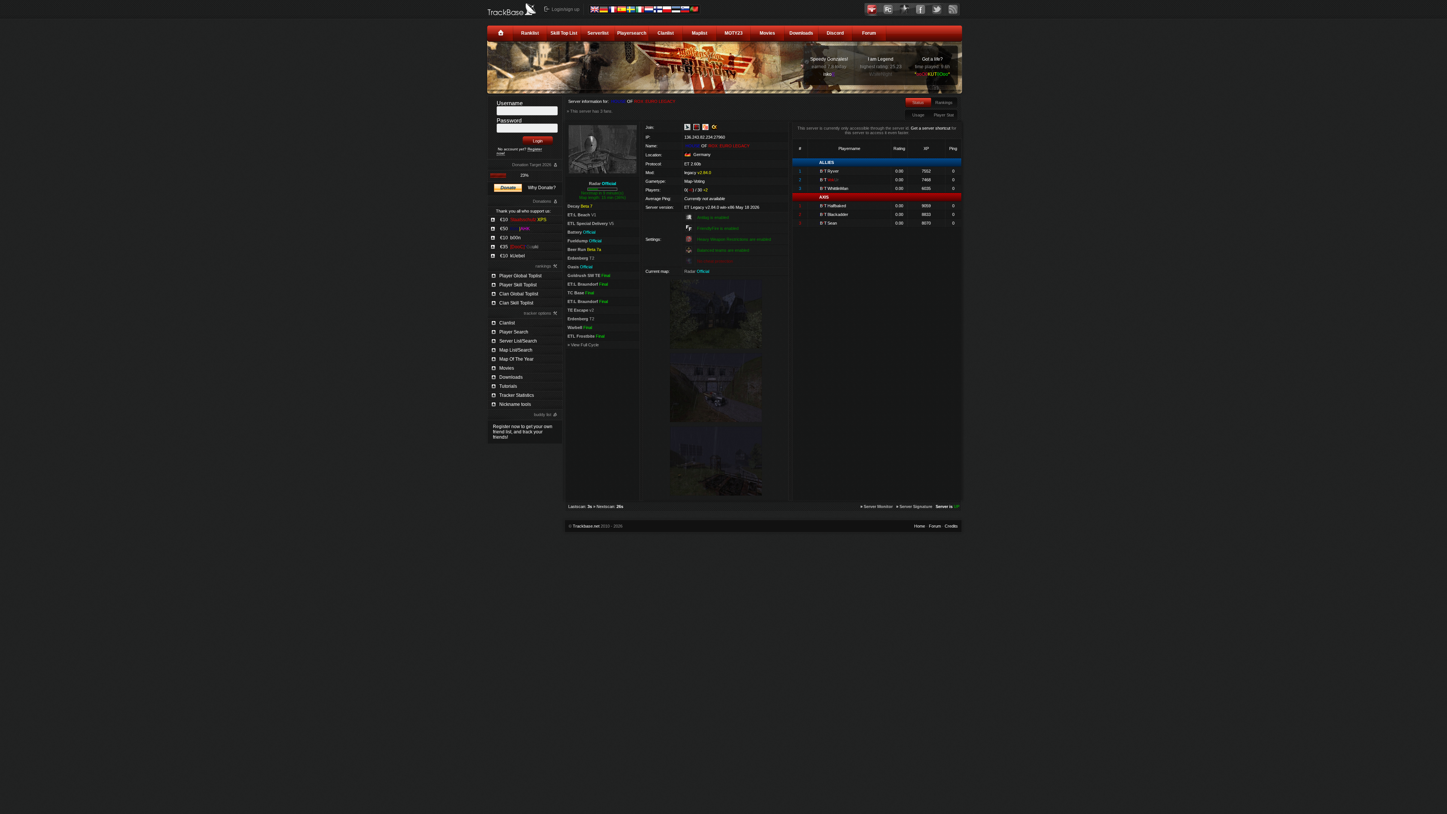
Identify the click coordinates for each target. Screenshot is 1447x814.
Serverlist (598, 33)
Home (919, 526)
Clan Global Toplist (518, 294)
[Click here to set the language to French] (612, 9)
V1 (581, 215)
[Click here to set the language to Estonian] (676, 9)
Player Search (513, 332)
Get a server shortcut (930, 128)
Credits (951, 526)
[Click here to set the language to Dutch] (648, 9)
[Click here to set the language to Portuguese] (694, 9)
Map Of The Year (516, 359)
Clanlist (666, 33)
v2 (580, 310)
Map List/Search (515, 350)
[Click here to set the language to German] (603, 9)
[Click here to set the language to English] (594, 9)
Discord (835, 33)
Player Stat (944, 115)
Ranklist (530, 33)
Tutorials (508, 386)
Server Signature (915, 506)
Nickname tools (515, 404)
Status (918, 102)
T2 (580, 258)
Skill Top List (564, 33)
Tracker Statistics (516, 395)
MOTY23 (734, 33)
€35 (519, 246)
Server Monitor (878, 506)
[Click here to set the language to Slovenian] (685, 9)
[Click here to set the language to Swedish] (630, 9)
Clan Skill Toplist (516, 303)
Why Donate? (542, 187)
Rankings (944, 102)
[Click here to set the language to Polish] (666, 9)
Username (510, 103)
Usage (918, 115)
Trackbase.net (586, 526)
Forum (869, 33)
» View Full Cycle (583, 345)
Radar (602, 183)
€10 (523, 219)
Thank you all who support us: (523, 211)
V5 (590, 223)
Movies (767, 33)
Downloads (801, 33)
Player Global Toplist (520, 275)
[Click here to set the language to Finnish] (657, 9)
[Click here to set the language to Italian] (639, 9)
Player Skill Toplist (518, 285)
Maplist (699, 33)
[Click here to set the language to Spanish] (621, 9)
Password (509, 120)
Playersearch (631, 33)
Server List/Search (518, 341)
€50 (515, 228)
